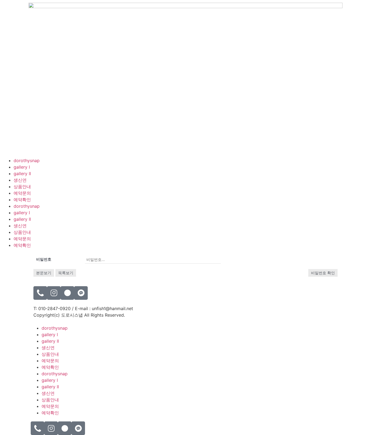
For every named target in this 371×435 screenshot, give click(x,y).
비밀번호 (43, 259)
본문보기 (43, 272)
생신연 (20, 180)
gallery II (22, 173)
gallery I (22, 167)
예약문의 (22, 193)
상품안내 (22, 186)
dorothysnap (27, 160)
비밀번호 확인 (323, 272)
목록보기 (65, 272)
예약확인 (22, 199)
